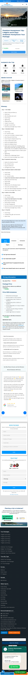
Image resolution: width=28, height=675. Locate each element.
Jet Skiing (3, 597)
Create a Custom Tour (14, 632)
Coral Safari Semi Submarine (7, 607)
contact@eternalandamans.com (8, 619)
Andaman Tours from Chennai (8, 553)
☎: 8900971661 (4, 615)
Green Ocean (4, 572)
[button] (23, 4)
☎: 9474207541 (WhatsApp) (7, 617)
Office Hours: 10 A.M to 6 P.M (7, 626)
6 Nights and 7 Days (5, 540)
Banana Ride (4, 601)
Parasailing (3, 591)
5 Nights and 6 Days (14, 41)
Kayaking (3, 605)
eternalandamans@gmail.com (8, 622)
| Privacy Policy (15, 494)
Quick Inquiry (14, 52)
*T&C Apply (11, 494)
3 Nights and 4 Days (5, 534)
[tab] (5, 241)
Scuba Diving (4, 586)
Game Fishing (4, 595)
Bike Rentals (4, 580)
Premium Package (21, 41)
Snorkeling (3, 593)
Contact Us (4, 632)
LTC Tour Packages (5, 563)
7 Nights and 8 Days (5, 542)
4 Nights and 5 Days (5, 536)
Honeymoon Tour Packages (7, 561)
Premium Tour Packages (6, 551)
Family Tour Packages (6, 559)
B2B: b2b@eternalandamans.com (9, 624)
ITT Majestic (4, 574)
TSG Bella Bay (4, 603)
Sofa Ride (3, 599)
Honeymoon (6, 40)
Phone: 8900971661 (7, 1)
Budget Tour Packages (6, 549)
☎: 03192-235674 (5, 613)
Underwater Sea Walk (6, 588)
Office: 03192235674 (21, 1)
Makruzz (3, 570)
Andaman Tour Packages (14, 524)
